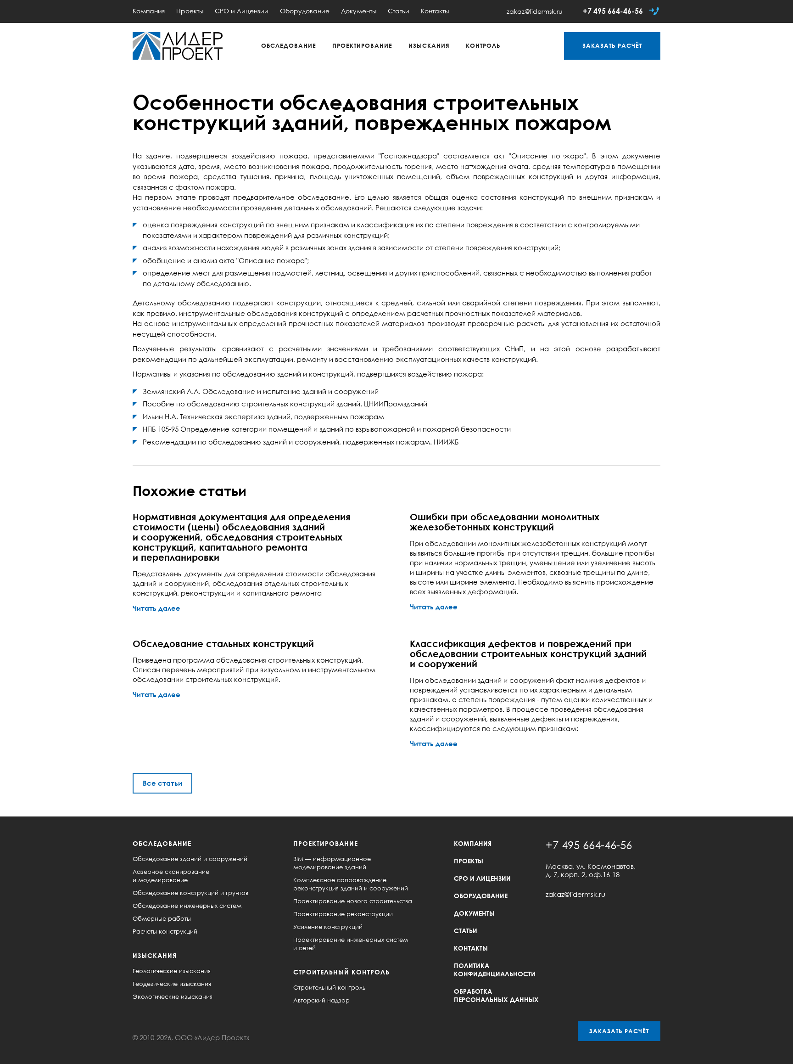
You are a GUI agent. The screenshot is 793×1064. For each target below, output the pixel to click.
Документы (358, 11)
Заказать (612, 45)
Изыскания (429, 45)
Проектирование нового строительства (352, 901)
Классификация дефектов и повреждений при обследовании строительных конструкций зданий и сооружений (528, 653)
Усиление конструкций (328, 926)
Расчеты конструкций (165, 931)
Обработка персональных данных (496, 995)
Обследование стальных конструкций (223, 643)
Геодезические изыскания (172, 983)
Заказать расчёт (619, 1031)
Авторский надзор (321, 1000)
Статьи (398, 11)
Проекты (189, 11)
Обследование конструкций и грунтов (190, 892)
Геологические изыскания (172, 970)
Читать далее (156, 608)
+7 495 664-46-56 (613, 11)
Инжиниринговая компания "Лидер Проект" (178, 46)
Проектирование (362, 45)
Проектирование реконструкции (343, 914)
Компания (149, 11)
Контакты (435, 11)
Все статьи (162, 783)
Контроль (483, 45)
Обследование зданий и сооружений (190, 858)
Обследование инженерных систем (187, 905)
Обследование (288, 45)
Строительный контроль (341, 972)
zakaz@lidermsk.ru (535, 11)
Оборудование (304, 11)
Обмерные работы (162, 918)
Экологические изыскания (172, 996)
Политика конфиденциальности (495, 970)
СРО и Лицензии (241, 11)
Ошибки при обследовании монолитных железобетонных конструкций (504, 521)
